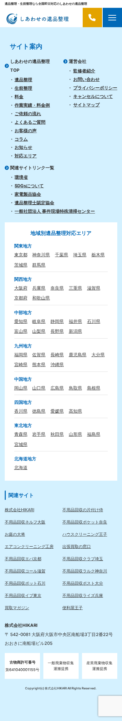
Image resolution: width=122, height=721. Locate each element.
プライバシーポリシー (95, 87)
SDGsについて (29, 185)
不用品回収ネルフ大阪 (25, 522)
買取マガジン (17, 607)
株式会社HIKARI (19, 509)
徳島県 (38, 411)
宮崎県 (20, 364)
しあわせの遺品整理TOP (30, 65)
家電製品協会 (28, 194)
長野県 (57, 331)
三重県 (75, 288)
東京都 (20, 254)
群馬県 (38, 265)
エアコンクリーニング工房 (29, 546)
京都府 (20, 298)
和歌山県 (41, 298)
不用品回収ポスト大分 (82, 583)
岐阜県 (38, 321)
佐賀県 (38, 354)
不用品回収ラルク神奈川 (84, 570)
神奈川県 (41, 254)
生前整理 (23, 88)
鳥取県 (75, 388)
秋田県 (57, 434)
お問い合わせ (86, 79)
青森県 (20, 434)
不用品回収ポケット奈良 (84, 522)
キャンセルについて (93, 96)
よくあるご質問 (30, 122)
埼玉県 (79, 254)
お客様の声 (26, 130)
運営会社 (77, 61)
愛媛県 (57, 411)
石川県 (93, 321)
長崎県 (57, 354)
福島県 (93, 434)
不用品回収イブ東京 (23, 595)
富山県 (20, 331)
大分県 (98, 354)
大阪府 (20, 288)
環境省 (21, 177)
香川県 (20, 411)
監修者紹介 (84, 70)
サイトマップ (86, 104)
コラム (21, 139)
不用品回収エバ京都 (23, 558)
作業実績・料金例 (32, 105)
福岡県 (20, 354)
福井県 (75, 321)
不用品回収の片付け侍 (82, 509)
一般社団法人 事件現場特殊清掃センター (55, 211)
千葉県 (61, 254)
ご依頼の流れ (28, 113)
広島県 (57, 388)
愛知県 (20, 321)
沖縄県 (57, 364)
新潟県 (75, 331)
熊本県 (38, 364)
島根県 (93, 388)
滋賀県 (93, 288)
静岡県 (57, 321)
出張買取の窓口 (76, 546)
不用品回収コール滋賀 (25, 570)
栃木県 (98, 254)
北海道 (20, 467)
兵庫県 (38, 288)
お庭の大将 (15, 534)
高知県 (75, 411)
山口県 (38, 388)
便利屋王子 (72, 607)
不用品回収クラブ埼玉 (82, 558)
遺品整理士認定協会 (34, 202)
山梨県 (38, 331)
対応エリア (26, 155)
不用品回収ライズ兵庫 (82, 595)
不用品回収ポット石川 (25, 583)
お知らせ (23, 147)
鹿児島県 (77, 354)
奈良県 (57, 288)
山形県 (75, 434)
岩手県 (38, 434)
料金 (19, 96)
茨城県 (20, 265)
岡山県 (20, 388)
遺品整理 (23, 79)
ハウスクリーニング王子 (84, 534)
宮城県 (20, 444)
